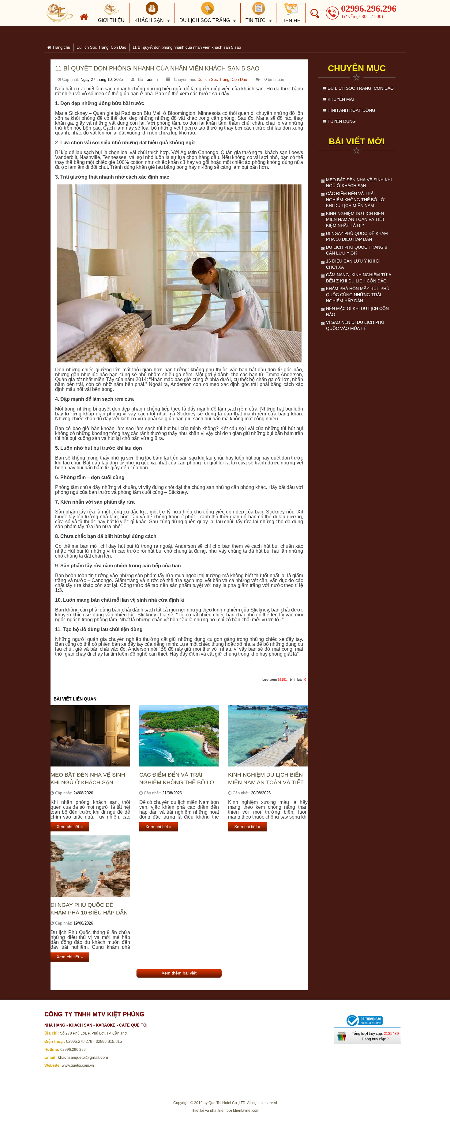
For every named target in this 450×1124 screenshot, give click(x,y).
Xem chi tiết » (70, 826)
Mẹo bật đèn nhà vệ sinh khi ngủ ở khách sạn (88, 778)
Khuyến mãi (341, 99)
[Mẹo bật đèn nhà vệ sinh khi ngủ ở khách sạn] (90, 735)
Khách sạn (149, 20)
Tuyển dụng (342, 121)
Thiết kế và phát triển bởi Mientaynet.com (225, 1110)
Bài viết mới (356, 141)
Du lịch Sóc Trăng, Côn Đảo (222, 79)
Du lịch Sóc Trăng (204, 20)
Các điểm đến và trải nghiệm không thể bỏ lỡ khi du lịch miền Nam (176, 779)
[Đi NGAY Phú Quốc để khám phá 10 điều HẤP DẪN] (90, 866)
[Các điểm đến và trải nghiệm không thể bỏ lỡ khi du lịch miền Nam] (179, 735)
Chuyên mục (357, 68)
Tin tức (256, 20)
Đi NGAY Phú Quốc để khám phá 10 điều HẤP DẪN (89, 909)
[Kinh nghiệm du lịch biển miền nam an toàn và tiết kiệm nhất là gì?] (268, 735)
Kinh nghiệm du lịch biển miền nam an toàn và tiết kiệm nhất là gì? (266, 779)
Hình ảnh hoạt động (351, 110)
